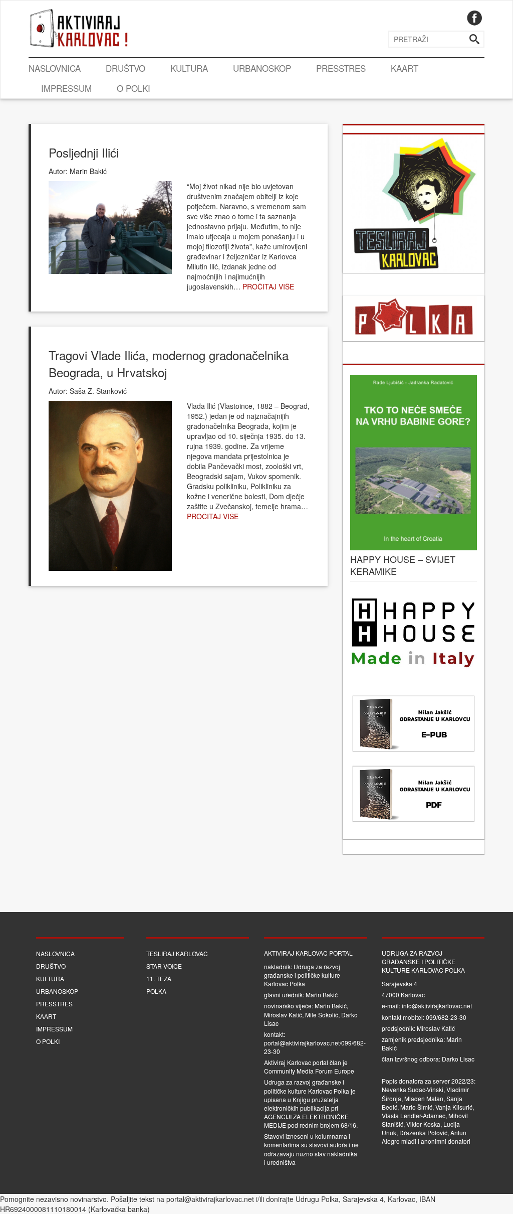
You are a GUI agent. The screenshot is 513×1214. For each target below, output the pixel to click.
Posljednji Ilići (84, 152)
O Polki (133, 88)
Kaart (404, 68)
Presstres (341, 68)
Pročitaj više (268, 286)
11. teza (158, 978)
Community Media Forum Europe (309, 1071)
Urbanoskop (262, 68)
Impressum (66, 88)
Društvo (125, 68)
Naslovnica (55, 68)
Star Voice (164, 966)
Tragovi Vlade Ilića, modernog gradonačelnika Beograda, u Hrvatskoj (169, 363)
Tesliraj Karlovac (177, 953)
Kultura (189, 68)
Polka (156, 991)
